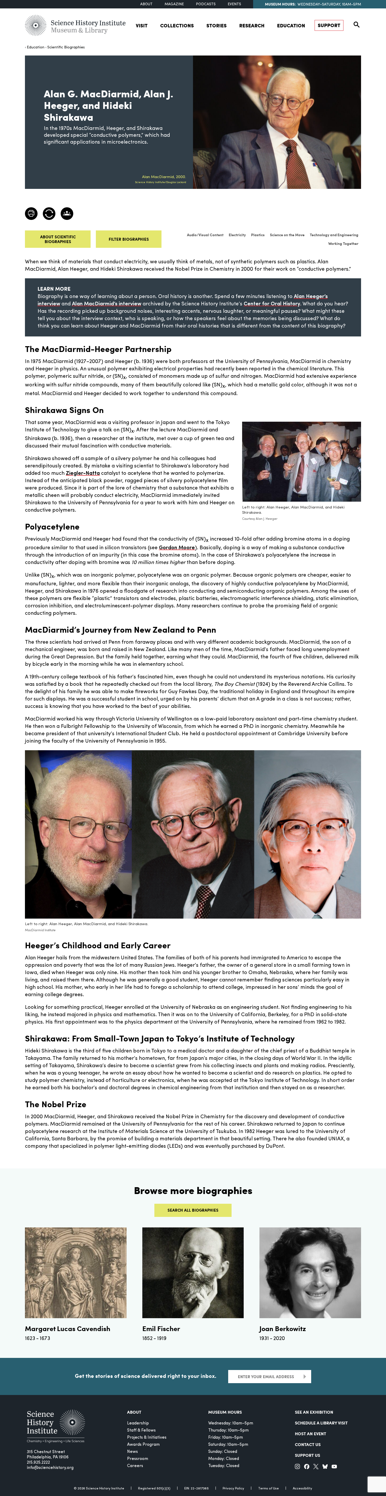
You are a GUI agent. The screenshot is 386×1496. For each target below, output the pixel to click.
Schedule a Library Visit (321, 1423)
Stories (216, 25)
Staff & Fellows (141, 1430)
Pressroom (137, 1459)
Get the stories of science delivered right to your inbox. (145, 1375)
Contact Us (308, 1444)
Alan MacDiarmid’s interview (106, 304)
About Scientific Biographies (58, 239)
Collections (177, 25)
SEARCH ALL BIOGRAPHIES (193, 1210)
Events (234, 4)
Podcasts (206, 4)
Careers (135, 1466)
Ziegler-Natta (83, 473)
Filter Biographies (129, 239)
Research (251, 25)
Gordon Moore (177, 548)
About (146, 4)
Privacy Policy (233, 1488)
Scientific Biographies (66, 47)
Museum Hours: (280, 4)
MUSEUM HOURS (225, 1412)
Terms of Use (268, 1488)
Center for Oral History (272, 304)
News (132, 1452)
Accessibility (302, 1488)
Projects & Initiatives (146, 1437)
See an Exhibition (314, 1412)
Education (291, 25)
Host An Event (310, 1433)
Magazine (174, 4)
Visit (142, 25)
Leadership (138, 1423)
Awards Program (143, 1445)
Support (329, 25)
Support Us (307, 1455)
